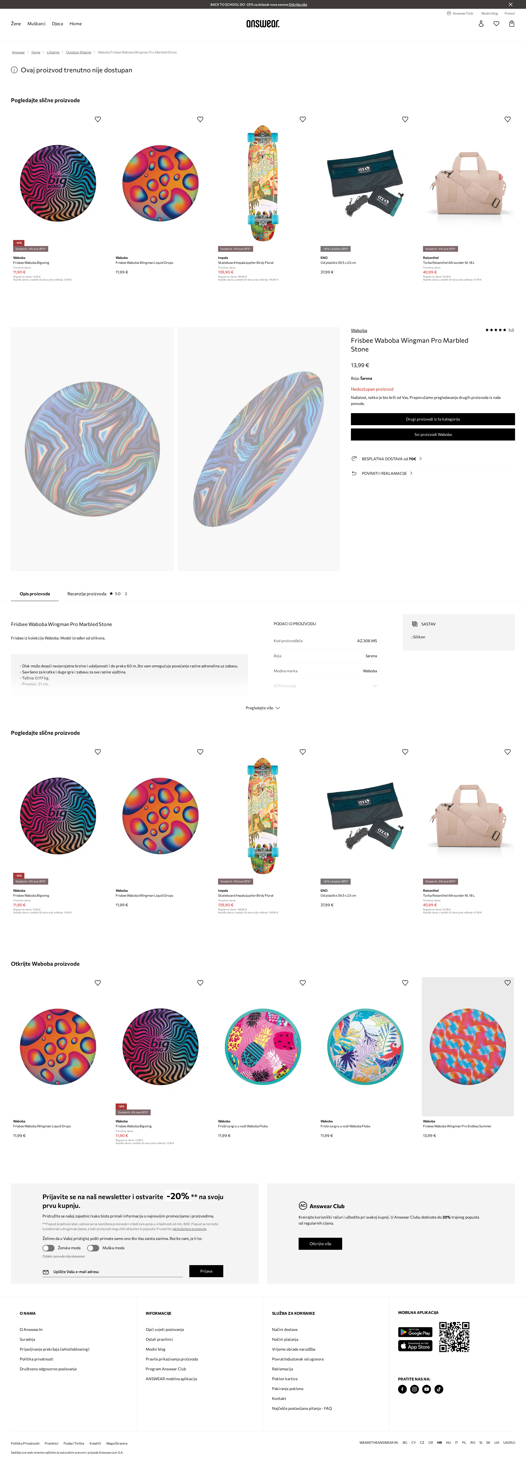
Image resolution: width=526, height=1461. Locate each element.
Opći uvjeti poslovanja (165, 1329)
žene (16, 23)
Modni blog (155, 1349)
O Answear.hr (31, 1329)
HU (448, 1442)
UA (496, 1442)
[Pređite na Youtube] (426, 1389)
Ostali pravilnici (159, 1339)
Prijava (206, 1271)
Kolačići (95, 1443)
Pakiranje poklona (287, 1388)
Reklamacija (282, 1368)
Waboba (359, 330)
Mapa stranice (116, 1443)
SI (480, 1442)
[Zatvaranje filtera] (510, 4)
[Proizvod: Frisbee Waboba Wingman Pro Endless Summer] (468, 1046)
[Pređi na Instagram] (414, 1389)
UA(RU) (509, 1442)
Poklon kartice (285, 1378)
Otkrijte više (320, 1243)
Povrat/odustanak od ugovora (298, 1359)
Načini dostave (285, 1329)
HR (439, 1442)
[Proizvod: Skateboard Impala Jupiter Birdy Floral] (263, 183)
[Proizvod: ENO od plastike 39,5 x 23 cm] (365, 183)
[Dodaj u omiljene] (98, 119)
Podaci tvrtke (74, 1443)
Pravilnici (51, 1443)
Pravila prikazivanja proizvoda (172, 1359)
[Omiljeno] (496, 23)
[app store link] (415, 1345)
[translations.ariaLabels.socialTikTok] (439, 1389)
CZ (422, 1442)
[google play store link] (415, 1332)
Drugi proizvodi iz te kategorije (433, 419)
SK (488, 1442)
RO (472, 1442)
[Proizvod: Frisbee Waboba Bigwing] (58, 183)
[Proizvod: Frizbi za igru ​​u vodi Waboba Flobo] (263, 1046)
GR (430, 1442)
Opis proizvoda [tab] (35, 593)
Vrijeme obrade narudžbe (293, 1349)
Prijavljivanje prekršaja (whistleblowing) (54, 1349)
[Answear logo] (263, 24)
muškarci (36, 23)
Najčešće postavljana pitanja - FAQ (302, 1408)
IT (456, 1442)
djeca (57, 23)
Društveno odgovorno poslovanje (48, 1368)
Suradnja (27, 1339)
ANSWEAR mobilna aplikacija (171, 1378)
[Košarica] (511, 23)
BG (405, 1442)
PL (464, 1442)
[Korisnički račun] (481, 23)
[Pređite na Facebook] (402, 1389)
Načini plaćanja (285, 1339)
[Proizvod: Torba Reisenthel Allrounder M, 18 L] (468, 183)
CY (413, 1442)
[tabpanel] (263, 657)
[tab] (97, 594)
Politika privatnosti (36, 1359)
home (76, 23)
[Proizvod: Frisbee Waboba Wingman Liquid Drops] (161, 183)
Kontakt (279, 1398)
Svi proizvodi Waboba (433, 434)
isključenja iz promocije (189, 1229)
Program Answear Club (166, 1368)
